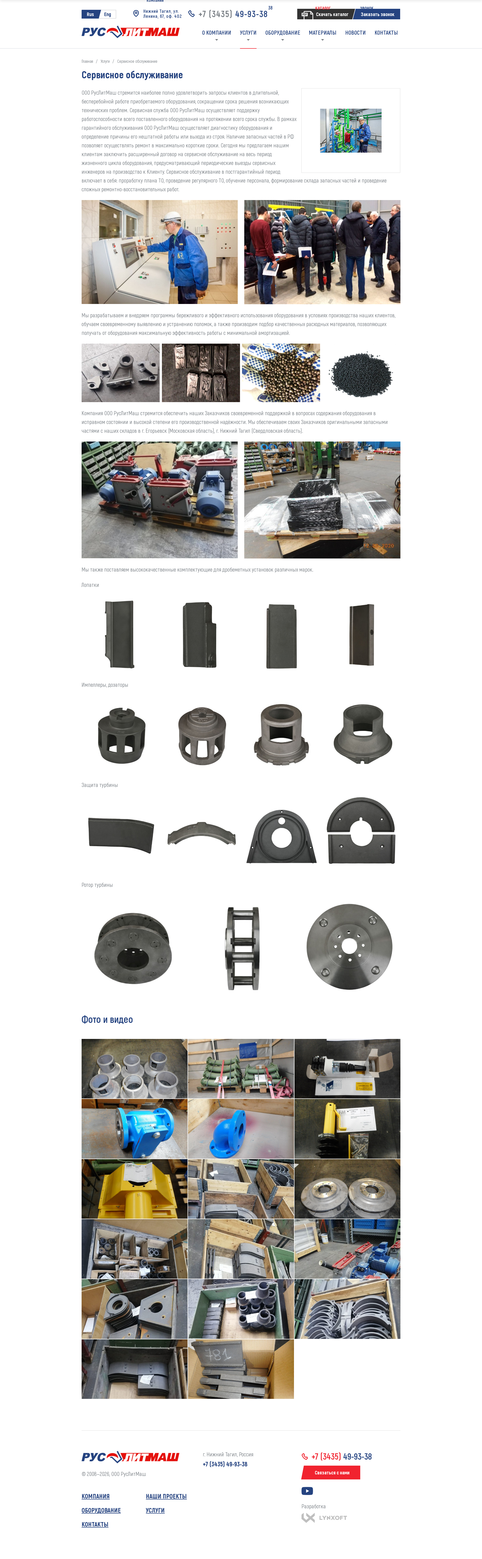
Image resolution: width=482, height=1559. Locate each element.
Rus (90, 14)
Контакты (95, 1524)
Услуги (155, 1510)
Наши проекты (166, 1496)
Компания (96, 1496)
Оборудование (101, 1510)
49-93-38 (233, 13)
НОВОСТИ (355, 32)
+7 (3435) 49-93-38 (225, 1464)
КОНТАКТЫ (386, 32)
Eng (107, 14)
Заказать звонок (377, 14)
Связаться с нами (332, 1472)
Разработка (314, 1506)
